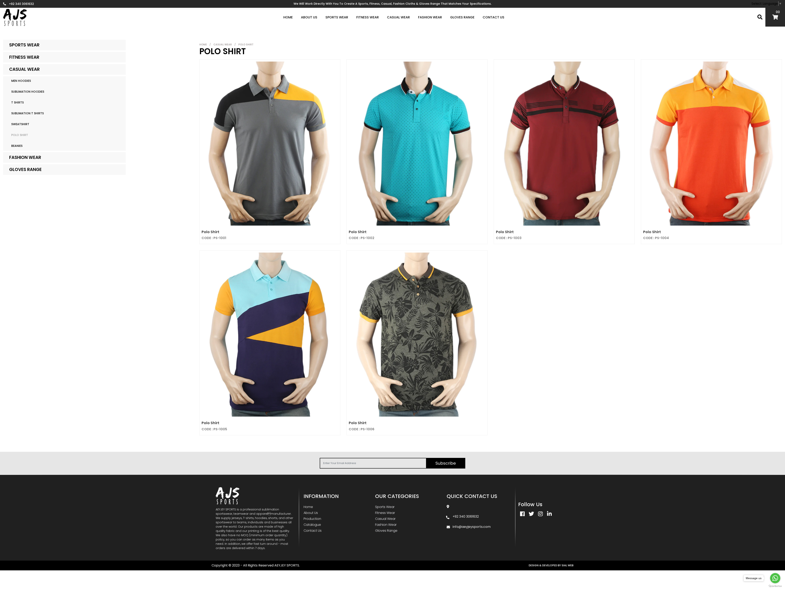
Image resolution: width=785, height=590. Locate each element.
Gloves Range (25, 169)
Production (312, 518)
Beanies (16, 146)
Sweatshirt (20, 124)
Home (203, 44)
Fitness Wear (24, 57)
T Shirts (17, 102)
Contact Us (313, 530)
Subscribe (445, 463)
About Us (309, 17)
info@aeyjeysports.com (472, 526)
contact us (493, 17)
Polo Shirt (19, 135)
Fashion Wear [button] (430, 17)
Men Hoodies (21, 81)
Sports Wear (24, 45)
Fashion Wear (25, 157)
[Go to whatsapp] (775, 578)
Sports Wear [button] (336, 17)
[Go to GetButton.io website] (775, 586)
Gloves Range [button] (462, 17)
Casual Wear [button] (398, 17)
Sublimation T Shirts (27, 113)
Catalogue (312, 524)
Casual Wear (24, 69)
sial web (567, 565)
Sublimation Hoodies (27, 92)
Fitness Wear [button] (367, 17)
